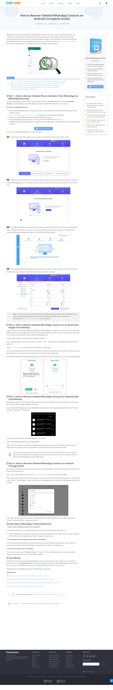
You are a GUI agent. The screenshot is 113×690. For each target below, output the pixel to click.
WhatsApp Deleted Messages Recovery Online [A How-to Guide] (25, 586)
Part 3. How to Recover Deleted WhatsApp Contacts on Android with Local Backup (36, 85)
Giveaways (34, 665)
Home (43, 3)
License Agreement (52, 676)
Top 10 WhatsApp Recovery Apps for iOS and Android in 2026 (96, 121)
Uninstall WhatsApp (16, 347)
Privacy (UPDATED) (42, 676)
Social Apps (54, 24)
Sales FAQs (68, 661)
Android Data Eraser (53, 659)
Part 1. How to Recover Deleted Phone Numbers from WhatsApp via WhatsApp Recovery (38, 81)
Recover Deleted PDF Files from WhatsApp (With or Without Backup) (96, 111)
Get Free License (36, 666)
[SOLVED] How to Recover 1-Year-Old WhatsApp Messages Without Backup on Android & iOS (33, 583)
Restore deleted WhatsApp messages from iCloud (23, 115)
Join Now (102, 664)
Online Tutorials (69, 657)
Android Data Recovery (54, 657)
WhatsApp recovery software (65, 41)
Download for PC (96, 86)
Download (34, 661)
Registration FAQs (70, 666)
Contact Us (34, 657)
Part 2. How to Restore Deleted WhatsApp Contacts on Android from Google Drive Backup (39, 83)
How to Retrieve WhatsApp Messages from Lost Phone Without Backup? (96, 116)
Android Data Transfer (54, 655)
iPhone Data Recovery (54, 665)
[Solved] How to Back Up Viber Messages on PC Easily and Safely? (96, 131)
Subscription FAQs (70, 665)
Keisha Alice (40, 24)
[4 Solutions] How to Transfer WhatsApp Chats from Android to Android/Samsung (95, 105)
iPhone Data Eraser (53, 666)
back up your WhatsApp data (31, 318)
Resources (34, 663)
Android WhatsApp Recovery (95, 58)
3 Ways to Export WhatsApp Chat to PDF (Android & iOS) (96, 126)
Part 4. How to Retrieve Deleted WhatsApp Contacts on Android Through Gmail (35, 87)
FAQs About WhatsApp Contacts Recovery (25, 89)
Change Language (89, 671)
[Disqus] (44, 630)
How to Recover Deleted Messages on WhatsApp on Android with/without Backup (30, 579)
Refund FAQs (69, 663)
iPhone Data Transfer (54, 663)
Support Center (69, 655)
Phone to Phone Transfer (54, 661)
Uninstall (59, 676)
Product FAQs (69, 659)
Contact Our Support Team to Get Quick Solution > (47, 594)
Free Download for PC (44, 128)
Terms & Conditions (32, 676)
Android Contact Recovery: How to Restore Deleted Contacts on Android (28, 576)
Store (33, 659)
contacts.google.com (41, 474)
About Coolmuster (36, 655)
